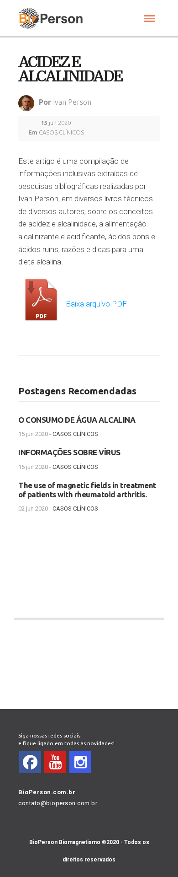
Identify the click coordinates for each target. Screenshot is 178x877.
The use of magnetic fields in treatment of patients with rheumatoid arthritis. (87, 490)
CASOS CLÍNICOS (61, 132)
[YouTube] (55, 762)
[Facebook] (30, 762)
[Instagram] (80, 762)
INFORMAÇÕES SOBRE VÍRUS (69, 452)
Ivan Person (72, 102)
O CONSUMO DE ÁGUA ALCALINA (76, 419)
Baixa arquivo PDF (95, 303)
